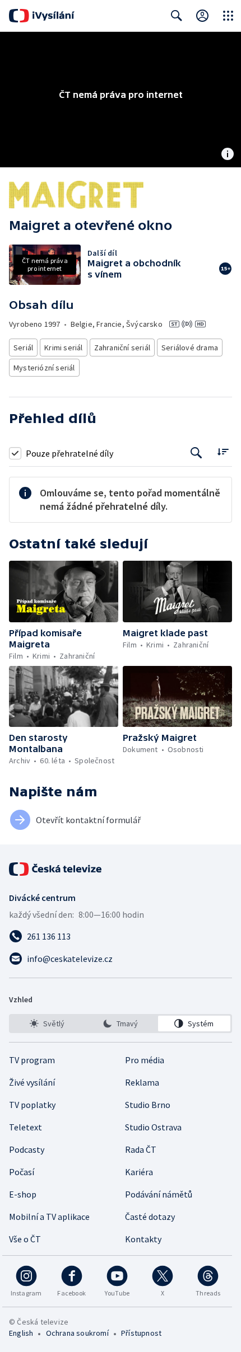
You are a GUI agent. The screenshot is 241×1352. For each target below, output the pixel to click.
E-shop (22, 1194)
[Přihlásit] (202, 15)
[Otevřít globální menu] (228, 15)
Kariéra (139, 1171)
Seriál (23, 347)
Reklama (142, 1082)
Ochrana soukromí (77, 1333)
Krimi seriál (63, 347)
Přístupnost (141, 1333)
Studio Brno (147, 1104)
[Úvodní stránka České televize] (56, 869)
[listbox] (120, 1023)
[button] (63, 591)
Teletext (25, 1127)
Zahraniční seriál (122, 347)
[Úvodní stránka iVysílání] (42, 15)
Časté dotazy (150, 1216)
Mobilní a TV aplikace (49, 1216)
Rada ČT (140, 1149)
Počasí (21, 1171)
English (21, 1333)
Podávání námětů (158, 1194)
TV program (32, 1059)
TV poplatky (32, 1104)
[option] (47, 1023)
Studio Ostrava (153, 1127)
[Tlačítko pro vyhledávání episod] (196, 453)
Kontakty (143, 1239)
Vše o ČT (25, 1239)
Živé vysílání (32, 1082)
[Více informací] (227, 155)
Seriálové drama (189, 347)
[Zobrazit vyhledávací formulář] (176, 15)
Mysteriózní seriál (44, 368)
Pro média (144, 1059)
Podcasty (26, 1149)
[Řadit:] (223, 452)
